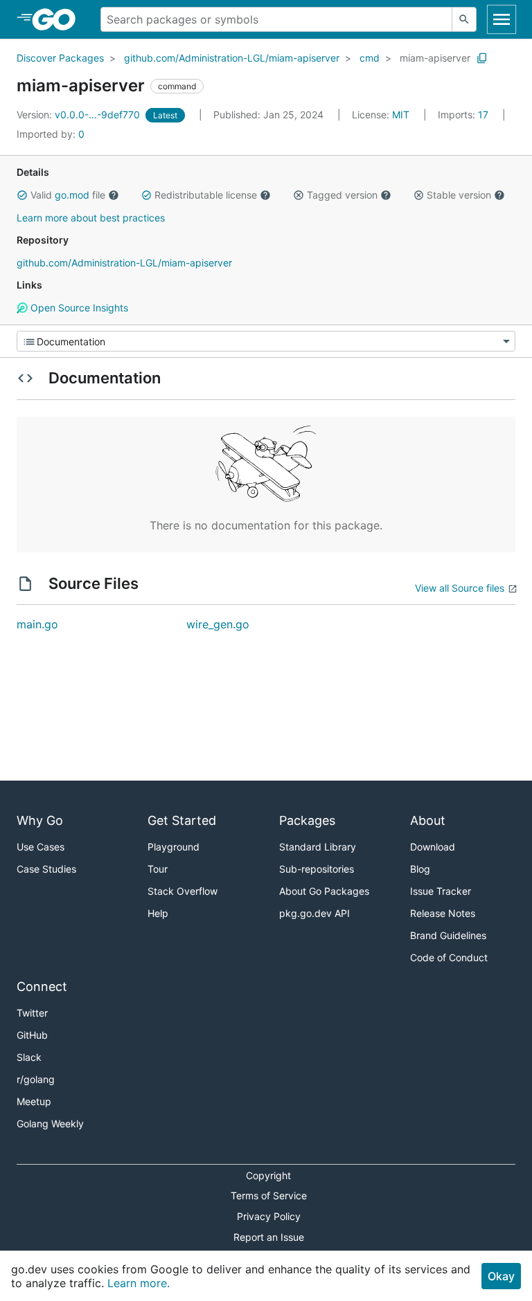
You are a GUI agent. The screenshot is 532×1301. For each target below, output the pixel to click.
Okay (501, 1276)
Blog (420, 869)
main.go (37, 624)
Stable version (459, 195)
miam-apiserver (435, 58)
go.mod (72, 195)
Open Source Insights (78, 307)
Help (158, 913)
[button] (22, 195)
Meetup (34, 1101)
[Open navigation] (501, 19)
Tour (158, 869)
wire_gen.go (217, 624)
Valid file (68, 195)
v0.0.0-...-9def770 (80, 114)
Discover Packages (60, 58)
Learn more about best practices (91, 218)
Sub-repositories (316, 869)
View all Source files (459, 588)
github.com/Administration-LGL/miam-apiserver (231, 58)
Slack (29, 1057)
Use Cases (40, 847)
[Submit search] (464, 19)
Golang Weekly (50, 1123)
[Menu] (266, 341)
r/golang (36, 1079)
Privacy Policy (269, 1216)
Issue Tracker (440, 891)
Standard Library (317, 847)
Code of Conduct (449, 957)
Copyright (268, 1175)
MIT (400, 114)
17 (464, 114)
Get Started (182, 820)
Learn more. (138, 1283)
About (427, 820)
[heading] (58, 19)
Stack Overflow (183, 891)
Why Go (40, 820)
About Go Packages (324, 891)
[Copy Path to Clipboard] (482, 58)
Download (432, 847)
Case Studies (46, 869)
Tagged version (342, 195)
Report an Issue (268, 1237)
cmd (370, 58)
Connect (42, 986)
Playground (174, 847)
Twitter (32, 1013)
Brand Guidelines (448, 935)
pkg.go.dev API (314, 913)
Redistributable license (206, 195)
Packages (307, 820)
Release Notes (442, 913)
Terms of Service (269, 1195)
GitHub (32, 1035)
